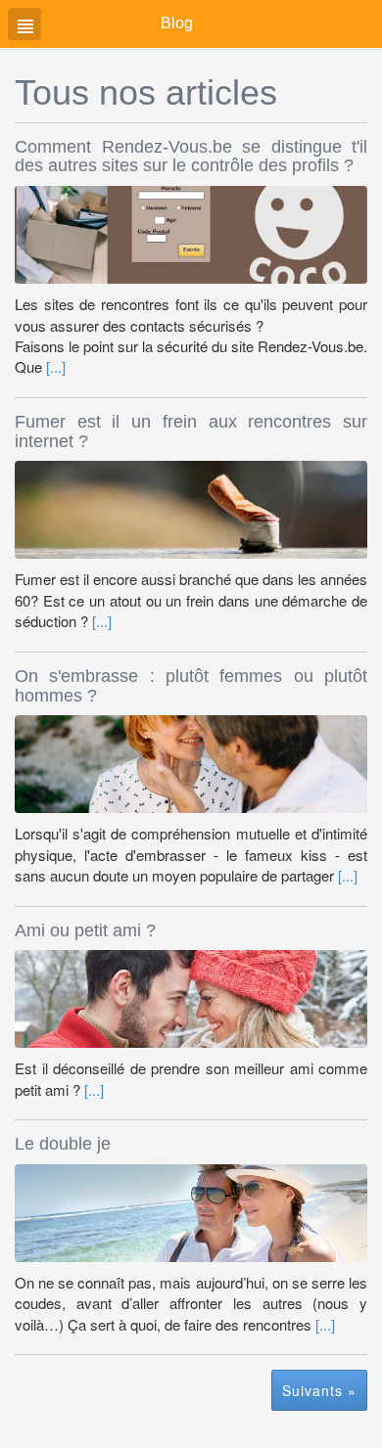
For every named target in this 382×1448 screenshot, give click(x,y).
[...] (56, 366)
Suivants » (319, 1390)
